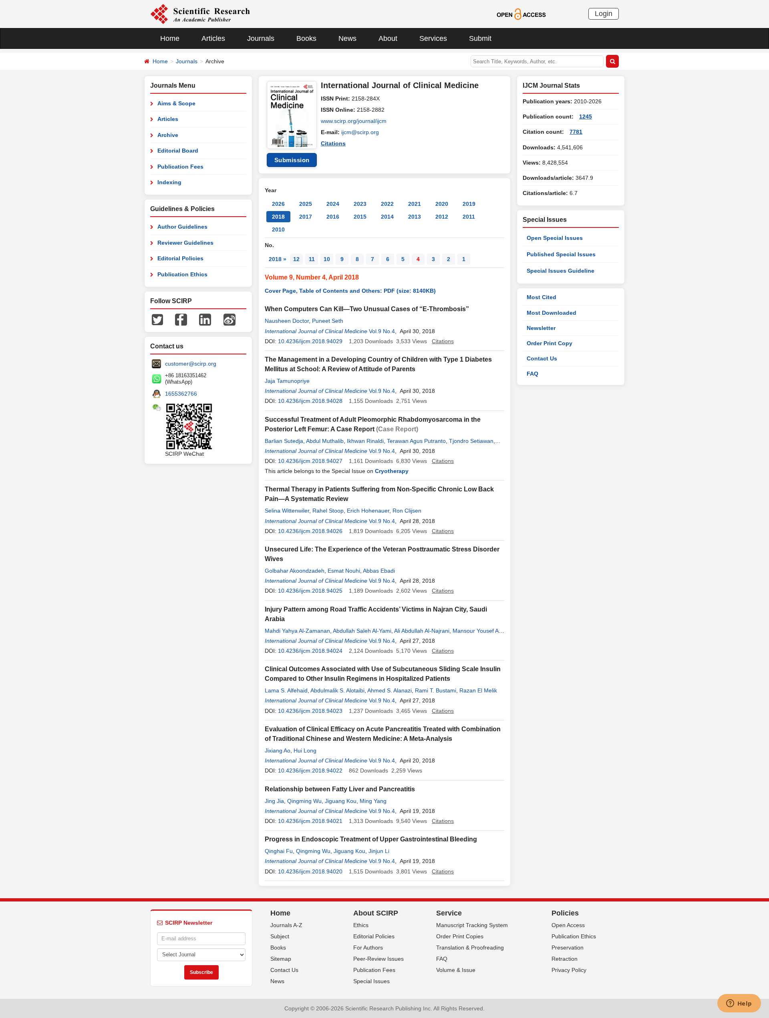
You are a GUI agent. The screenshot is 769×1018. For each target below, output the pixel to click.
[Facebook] (181, 319)
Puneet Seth (327, 321)
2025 (305, 204)
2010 (278, 229)
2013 (414, 216)
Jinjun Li (378, 851)
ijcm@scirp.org (360, 132)
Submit (480, 38)
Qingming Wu (304, 801)
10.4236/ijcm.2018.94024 (310, 651)
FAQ (532, 373)
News (347, 38)
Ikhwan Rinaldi (365, 441)
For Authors (368, 947)
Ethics (360, 925)
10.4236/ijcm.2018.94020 (310, 871)
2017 (305, 216)
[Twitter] (157, 319)
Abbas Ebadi (379, 570)
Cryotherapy (392, 471)
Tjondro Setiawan (471, 441)
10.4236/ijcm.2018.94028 (310, 401)
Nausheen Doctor (287, 321)
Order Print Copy (549, 343)
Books (306, 38)
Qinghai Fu (279, 851)
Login (603, 14)
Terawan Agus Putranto (416, 441)
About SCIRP (375, 913)
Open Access (568, 925)
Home (169, 38)
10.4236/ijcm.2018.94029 (310, 341)
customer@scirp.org (190, 363)
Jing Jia (274, 801)
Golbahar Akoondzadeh (294, 570)
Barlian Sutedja (284, 441)
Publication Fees (180, 166)
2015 (360, 216)
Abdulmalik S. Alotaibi (337, 690)
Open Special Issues (555, 238)
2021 (414, 204)
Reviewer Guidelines (185, 242)
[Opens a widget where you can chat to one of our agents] (739, 1004)
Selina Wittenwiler (287, 510)
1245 (585, 116)
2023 (360, 204)
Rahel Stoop (328, 510)
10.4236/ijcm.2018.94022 (310, 770)
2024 (332, 204)
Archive (167, 135)
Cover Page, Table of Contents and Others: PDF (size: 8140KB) (350, 291)
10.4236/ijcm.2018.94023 (310, 711)
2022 (387, 204)
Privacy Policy (569, 970)
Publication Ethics (182, 274)
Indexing (169, 182)
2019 (469, 204)
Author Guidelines (182, 226)
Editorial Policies (180, 258)
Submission (292, 160)
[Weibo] (229, 319)
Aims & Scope (176, 103)
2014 (387, 216)
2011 (469, 216)
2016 (332, 216)
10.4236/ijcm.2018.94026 (310, 531)
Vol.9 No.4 (382, 331)
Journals (260, 38)
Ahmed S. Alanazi (389, 690)
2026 (278, 204)
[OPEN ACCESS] (521, 13)
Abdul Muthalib (325, 441)
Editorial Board (177, 150)
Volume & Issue (455, 970)
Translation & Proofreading (470, 947)
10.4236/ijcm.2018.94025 (310, 590)
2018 (278, 216)
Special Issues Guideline (560, 271)
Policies (565, 913)
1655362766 (181, 393)
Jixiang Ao (277, 750)
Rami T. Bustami (435, 690)
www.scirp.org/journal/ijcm (354, 121)
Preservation (568, 947)
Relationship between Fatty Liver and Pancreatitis (340, 789)
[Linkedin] (205, 319)
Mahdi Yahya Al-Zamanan (297, 631)
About (387, 38)
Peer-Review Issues (378, 959)
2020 (441, 204)
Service (449, 913)
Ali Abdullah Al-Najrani (421, 631)
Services (433, 38)
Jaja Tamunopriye (287, 381)
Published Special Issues (561, 254)
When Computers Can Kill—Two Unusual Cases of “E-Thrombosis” (367, 309)
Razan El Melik (478, 690)
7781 (576, 132)
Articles (213, 38)
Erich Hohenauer (368, 510)
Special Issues (371, 981)
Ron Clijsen (407, 510)
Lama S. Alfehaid (286, 690)
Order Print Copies (459, 936)
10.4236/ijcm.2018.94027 (310, 461)
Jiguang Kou (340, 801)
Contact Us (542, 358)
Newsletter (541, 328)
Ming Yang (373, 801)
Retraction (565, 959)
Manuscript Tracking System (472, 925)
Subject (279, 936)
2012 (441, 216)
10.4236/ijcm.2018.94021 (310, 821)
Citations (333, 143)
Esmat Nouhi (344, 570)
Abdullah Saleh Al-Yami (362, 631)
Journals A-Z (286, 925)
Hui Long (305, 750)
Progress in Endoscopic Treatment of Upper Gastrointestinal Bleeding (371, 839)
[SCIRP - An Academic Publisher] (200, 13)
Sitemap (280, 959)
